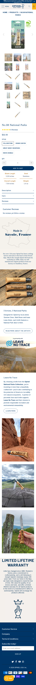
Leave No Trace (10, 377)
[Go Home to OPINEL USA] (18, 6)
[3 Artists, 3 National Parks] (18, 287)
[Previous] (4, 34)
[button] (18, 190)
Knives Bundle (8, 153)
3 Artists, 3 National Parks (15, 311)
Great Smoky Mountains (11, 148)
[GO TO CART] (34, 6)
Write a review (19, 213)
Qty (3, 159)
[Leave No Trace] (18, 354)
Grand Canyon (21, 143)
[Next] (32, 34)
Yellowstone (8, 143)
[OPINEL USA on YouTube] (19, 662)
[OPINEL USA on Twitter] (12, 662)
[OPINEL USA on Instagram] (23, 662)
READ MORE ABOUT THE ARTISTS (17, 331)
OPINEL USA (19, 667)
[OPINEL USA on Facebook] (16, 662)
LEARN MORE (10, 411)
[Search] (30, 6)
